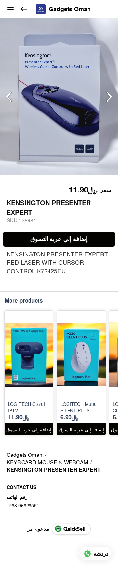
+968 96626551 (23, 505)
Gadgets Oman (70, 9)
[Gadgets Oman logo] (41, 9)
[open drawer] (10, 9)
